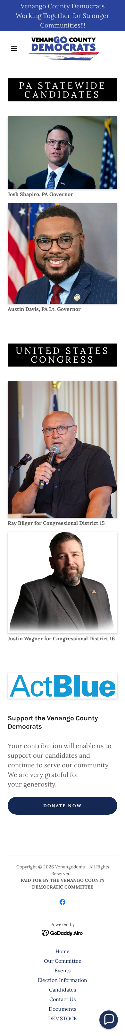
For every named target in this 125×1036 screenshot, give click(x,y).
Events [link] (62, 970)
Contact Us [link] (62, 999)
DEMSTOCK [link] (62, 1018)
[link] (63, 48)
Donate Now (62, 806)
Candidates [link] (62, 989)
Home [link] (62, 951)
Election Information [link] (62, 980)
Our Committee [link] (62, 961)
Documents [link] (62, 1009)
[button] (14, 48)
